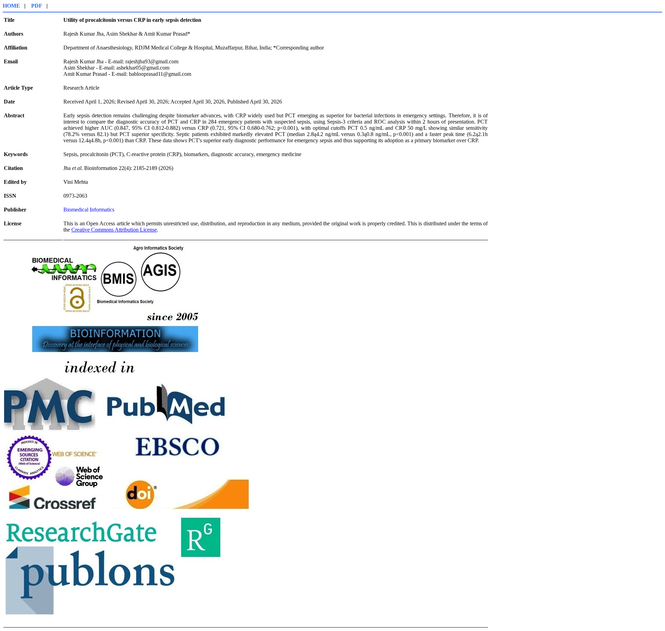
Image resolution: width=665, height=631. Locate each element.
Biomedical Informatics (88, 210)
